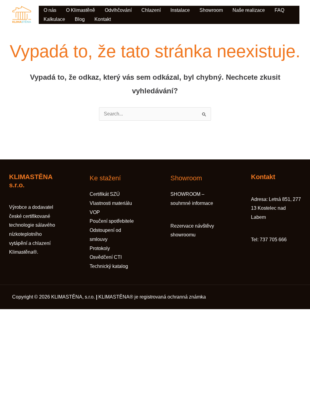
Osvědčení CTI (106, 257)
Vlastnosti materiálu (111, 203)
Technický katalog (109, 266)
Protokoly (100, 248)
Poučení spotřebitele (112, 221)
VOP (95, 212)
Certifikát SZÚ (105, 194)
